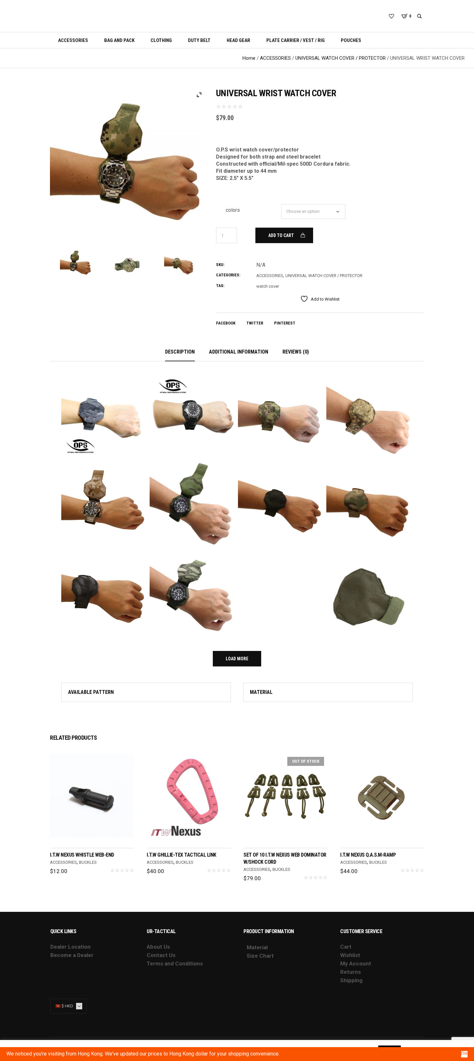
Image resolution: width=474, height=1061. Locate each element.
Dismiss (464, 1053)
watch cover (267, 286)
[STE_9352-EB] (180, 263)
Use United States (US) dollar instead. (316, 1054)
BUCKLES (88, 862)
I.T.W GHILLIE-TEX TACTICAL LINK (181, 855)
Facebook (225, 323)
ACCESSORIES (275, 58)
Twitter (254, 323)
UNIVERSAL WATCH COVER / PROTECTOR (340, 58)
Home (248, 58)
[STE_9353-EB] (76, 263)
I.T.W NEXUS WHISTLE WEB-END (82, 855)
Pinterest (284, 323)
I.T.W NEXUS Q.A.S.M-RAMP (368, 855)
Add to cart (281, 235)
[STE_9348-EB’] (128, 263)
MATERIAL (261, 692)
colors (233, 210)
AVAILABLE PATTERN (91, 692)
